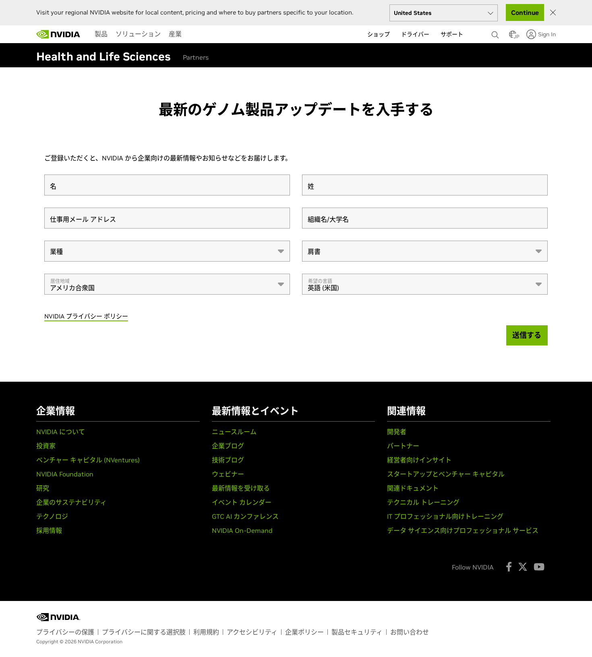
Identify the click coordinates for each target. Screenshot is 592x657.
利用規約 (206, 632)
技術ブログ (228, 460)
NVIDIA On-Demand (242, 530)
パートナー (403, 446)
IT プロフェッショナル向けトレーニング (445, 516)
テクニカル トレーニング (423, 502)
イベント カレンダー (241, 502)
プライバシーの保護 (65, 632)
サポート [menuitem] (452, 34)
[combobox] (167, 251)
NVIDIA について (60, 432)
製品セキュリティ (357, 632)
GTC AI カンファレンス (245, 516)
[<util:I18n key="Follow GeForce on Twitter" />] (523, 567)
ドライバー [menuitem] (415, 34)
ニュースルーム (234, 432)
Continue (525, 12)
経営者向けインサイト (419, 460)
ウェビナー (228, 474)
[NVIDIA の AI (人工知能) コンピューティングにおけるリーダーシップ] (58, 34)
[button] (512, 37)
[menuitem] (101, 34)
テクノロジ (52, 516)
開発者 (396, 432)
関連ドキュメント (413, 488)
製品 (101, 34)
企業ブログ (228, 446)
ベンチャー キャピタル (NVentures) (88, 460)
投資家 (46, 446)
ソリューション (138, 34)
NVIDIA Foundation (64, 474)
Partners (196, 57)
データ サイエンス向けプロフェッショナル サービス (462, 530)
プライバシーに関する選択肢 (144, 632)
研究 (42, 488)
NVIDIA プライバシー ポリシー (86, 316)
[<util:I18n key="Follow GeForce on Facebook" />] (509, 567)
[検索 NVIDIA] (496, 33)
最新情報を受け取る (241, 488)
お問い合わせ (409, 632)
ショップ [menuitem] (378, 34)
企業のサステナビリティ (71, 502)
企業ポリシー (304, 632)
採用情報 (49, 530)
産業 (175, 34)
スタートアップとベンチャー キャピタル (446, 474)
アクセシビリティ (252, 632)
